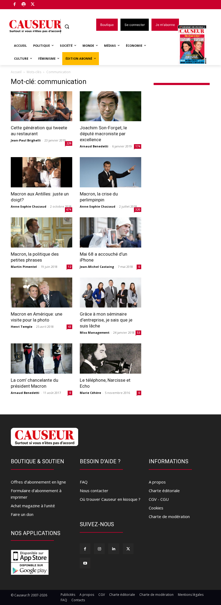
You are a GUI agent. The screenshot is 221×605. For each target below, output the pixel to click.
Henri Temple (21, 327)
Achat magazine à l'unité (33, 505)
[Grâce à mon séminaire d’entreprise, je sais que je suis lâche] (110, 293)
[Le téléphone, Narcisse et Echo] (110, 358)
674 (68, 209)
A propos (157, 482)
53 (138, 332)
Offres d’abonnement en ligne (38, 482)
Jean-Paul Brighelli (26, 140)
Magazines (195, 45)
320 (137, 209)
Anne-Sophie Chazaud (28, 206)
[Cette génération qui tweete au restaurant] (41, 106)
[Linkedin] (113, 548)
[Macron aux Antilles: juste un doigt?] (41, 172)
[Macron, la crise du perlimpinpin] (110, 172)
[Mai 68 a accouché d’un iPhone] (110, 232)
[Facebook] (15, 5)
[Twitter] (33, 5)
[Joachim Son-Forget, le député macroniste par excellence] (110, 106)
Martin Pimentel (24, 267)
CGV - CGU (159, 499)
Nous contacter (94, 490)
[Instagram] (99, 548)
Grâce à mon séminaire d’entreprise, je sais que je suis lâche (106, 320)
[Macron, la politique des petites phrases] (41, 232)
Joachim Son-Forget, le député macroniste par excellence (103, 133)
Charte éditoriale (164, 490)
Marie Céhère (90, 393)
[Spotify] (24, 5)
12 (69, 267)
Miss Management (94, 332)
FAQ (84, 482)
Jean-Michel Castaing (97, 267)
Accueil (16, 72)
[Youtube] (85, 563)
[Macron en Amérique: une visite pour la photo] (41, 293)
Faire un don (22, 514)
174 (137, 146)
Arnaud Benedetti (94, 146)
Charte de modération (169, 516)
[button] (67, 26)
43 (69, 327)
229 (68, 143)
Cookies (156, 508)
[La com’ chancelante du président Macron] (41, 358)
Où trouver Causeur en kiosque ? (110, 499)
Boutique (46, 3)
